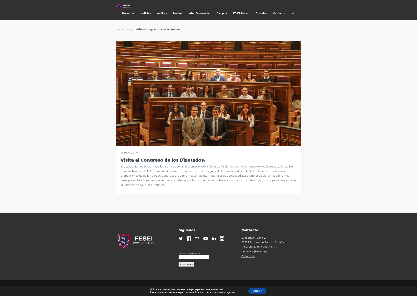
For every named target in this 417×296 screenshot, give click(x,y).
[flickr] (197, 237)
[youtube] (205, 238)
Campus (222, 13)
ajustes (231, 292)
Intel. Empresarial (199, 13)
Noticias (146, 13)
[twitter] (181, 238)
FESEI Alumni (241, 13)
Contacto (279, 13)
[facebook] (189, 238)
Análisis (162, 13)
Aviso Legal (248, 256)
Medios (177, 13)
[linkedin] (214, 238)
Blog (130, 29)
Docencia (128, 13)
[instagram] (222, 238)
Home (120, 29)
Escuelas (261, 13)
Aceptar (257, 290)
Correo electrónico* (189, 253)
